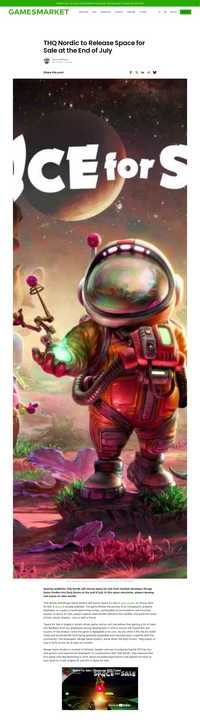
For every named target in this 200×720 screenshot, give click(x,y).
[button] (159, 12)
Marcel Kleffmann (60, 59)
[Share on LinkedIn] (143, 72)
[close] (197, 3)
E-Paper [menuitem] (143, 11)
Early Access (128, 602)
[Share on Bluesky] (154, 72)
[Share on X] (137, 72)
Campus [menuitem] (119, 11)
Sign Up (185, 11)
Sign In (173, 11)
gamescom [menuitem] (106, 11)
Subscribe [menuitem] (83, 11)
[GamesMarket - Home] (41, 12)
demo (58, 606)
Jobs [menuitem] (94, 11)
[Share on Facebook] (131, 72)
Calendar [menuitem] (131, 11)
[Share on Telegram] (149, 72)
